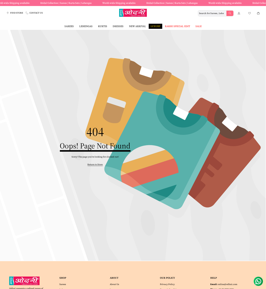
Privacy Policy (167, 284)
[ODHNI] (133, 13)
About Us (114, 284)
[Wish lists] (249, 13)
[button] (258, 13)
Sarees (62, 284)
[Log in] (238, 13)
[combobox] (215, 13)
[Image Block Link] (25, 281)
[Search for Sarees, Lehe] (229, 13)
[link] (95, 164)
